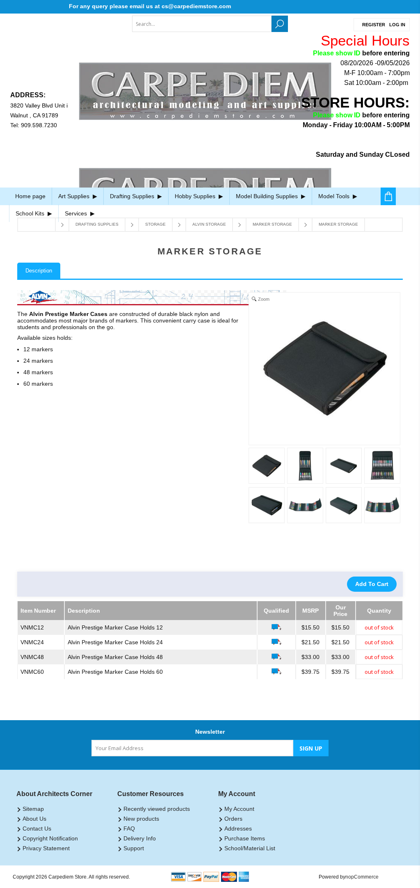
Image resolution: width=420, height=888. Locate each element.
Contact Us (37, 828)
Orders (233, 818)
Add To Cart (371, 584)
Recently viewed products (156, 809)
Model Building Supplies (267, 196)
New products (141, 818)
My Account (239, 809)
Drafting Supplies (133, 196)
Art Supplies (74, 196)
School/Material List (249, 848)
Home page (30, 196)
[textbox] (202, 24)
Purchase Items (244, 838)
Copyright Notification (50, 838)
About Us (34, 818)
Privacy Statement (46, 848)
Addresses (238, 828)
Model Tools (334, 196)
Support (133, 848)
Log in (397, 24)
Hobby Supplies (196, 196)
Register (373, 24)
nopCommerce (362, 877)
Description (38, 271)
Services (77, 213)
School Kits (31, 213)
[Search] (280, 24)
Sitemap (33, 809)
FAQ (129, 828)
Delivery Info (139, 838)
